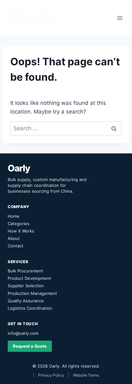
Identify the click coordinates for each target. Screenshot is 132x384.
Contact (15, 245)
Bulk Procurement (25, 270)
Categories (18, 223)
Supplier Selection (26, 285)
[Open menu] (120, 18)
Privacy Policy (51, 375)
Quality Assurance (26, 300)
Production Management (32, 293)
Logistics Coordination (30, 308)
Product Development (29, 278)
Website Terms (86, 375)
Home (14, 216)
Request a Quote (30, 346)
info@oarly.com (23, 333)
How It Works (21, 230)
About (14, 238)
